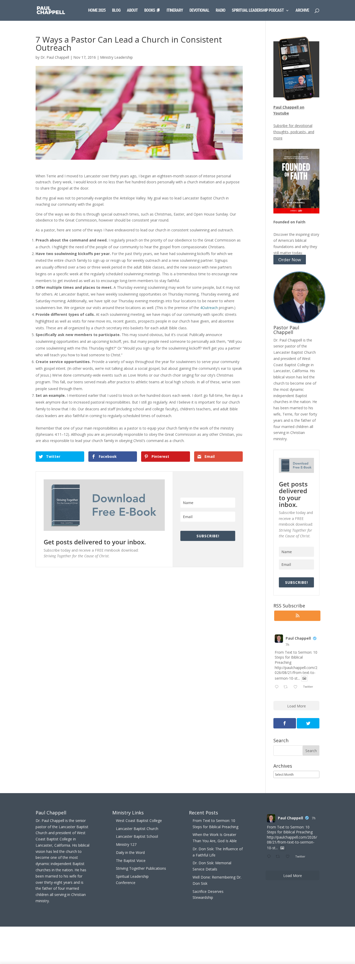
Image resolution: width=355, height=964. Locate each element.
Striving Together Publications (141, 868)
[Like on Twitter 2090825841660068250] (297, 687)
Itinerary (175, 11)
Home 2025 (97, 11)
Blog (116, 11)
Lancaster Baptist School (137, 836)
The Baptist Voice (131, 860)
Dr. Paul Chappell (55, 57)
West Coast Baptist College (139, 820)
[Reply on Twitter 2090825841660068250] (277, 687)
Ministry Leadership (116, 57)
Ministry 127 (126, 844)
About (132, 11)
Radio (220, 11)
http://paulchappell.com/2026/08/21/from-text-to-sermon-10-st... (296, 673)
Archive (302, 11)
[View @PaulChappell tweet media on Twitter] (304, 678)
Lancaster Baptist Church (137, 828)
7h (287, 644)
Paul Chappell (298, 638)
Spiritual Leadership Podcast (258, 11)
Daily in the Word (130, 852)
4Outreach (209, 307)
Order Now (289, 260)
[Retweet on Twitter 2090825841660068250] (287, 687)
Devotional (199, 11)
